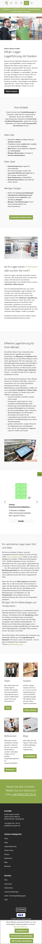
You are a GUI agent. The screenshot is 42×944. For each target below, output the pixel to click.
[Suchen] (11, 3)
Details (21, 521)
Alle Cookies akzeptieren (22, 941)
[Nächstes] (37, 502)
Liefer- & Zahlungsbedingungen (15, 896)
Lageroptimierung (10, 846)
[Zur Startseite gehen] (6, 3)
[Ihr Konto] (21, 3)
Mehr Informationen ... (21, 926)
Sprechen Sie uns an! (15, 644)
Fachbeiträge (30, 756)
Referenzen (10, 770)
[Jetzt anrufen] (39, 474)
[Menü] (31, 3)
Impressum (8, 884)
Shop (6, 842)
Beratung (7, 866)
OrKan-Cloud (8, 850)
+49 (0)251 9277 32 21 (24, 794)
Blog (5, 862)
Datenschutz (8, 888)
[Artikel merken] (29, 498)
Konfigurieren (21, 931)
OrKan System (11, 91)
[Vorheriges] (4, 502)
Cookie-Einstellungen (11, 892)
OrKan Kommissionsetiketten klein (19, 506)
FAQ (5, 880)
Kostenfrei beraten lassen (21, 217)
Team (8, 708)
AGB (5, 900)
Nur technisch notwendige (21, 936)
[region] (21, 502)
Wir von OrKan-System (15, 557)
